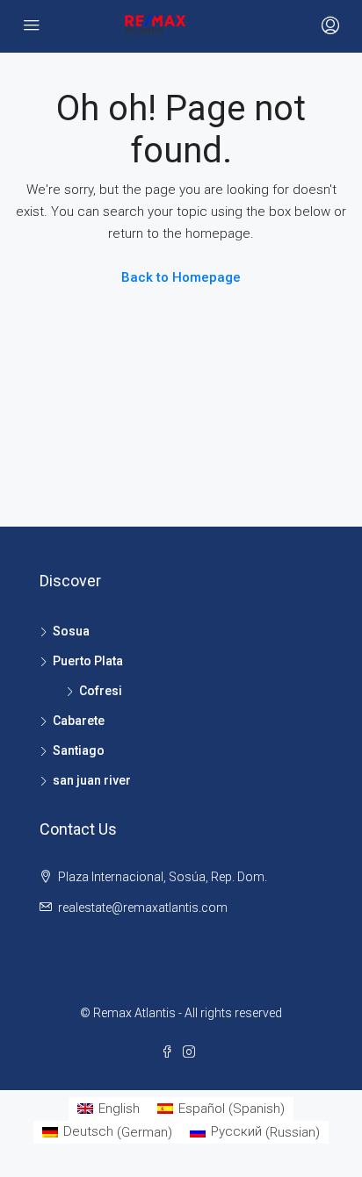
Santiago (79, 750)
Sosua (71, 631)
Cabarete (79, 721)
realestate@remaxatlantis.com (143, 908)
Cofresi (100, 691)
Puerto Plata (88, 661)
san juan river (92, 780)
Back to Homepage (181, 277)
